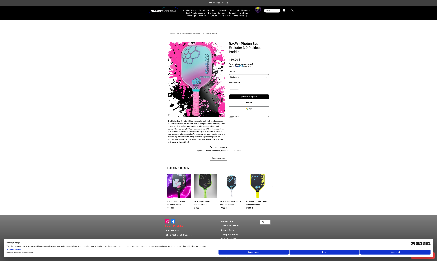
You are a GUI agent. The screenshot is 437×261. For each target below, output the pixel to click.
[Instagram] (167, 221)
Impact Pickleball (174, 226)
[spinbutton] (234, 87)
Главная (171, 33)
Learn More (247, 66)
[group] (218, 193)
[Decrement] (230, 87)
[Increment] (237, 87)
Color (232, 71)
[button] (239, 10)
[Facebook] (173, 221)
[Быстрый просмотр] (179, 186)
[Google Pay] (249, 108)
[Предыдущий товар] (164, 186)
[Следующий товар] (273, 186)
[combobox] (249, 77)
